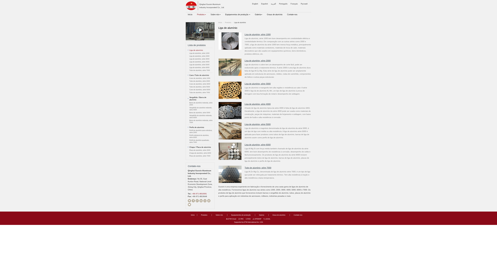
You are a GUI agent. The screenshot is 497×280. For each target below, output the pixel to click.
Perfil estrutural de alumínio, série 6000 (199, 136)
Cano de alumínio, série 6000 (199, 90)
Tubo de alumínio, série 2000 (199, 81)
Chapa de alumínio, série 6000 (200, 153)
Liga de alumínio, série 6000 (258, 145)
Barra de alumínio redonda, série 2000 (201, 104)
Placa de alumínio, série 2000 (199, 150)
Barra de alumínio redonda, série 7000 (201, 121)
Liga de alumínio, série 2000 (258, 61)
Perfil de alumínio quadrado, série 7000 (199, 141)
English (255, 4)
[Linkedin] (201, 200)
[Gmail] (205, 200)
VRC (242, 219)
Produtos (228, 22)
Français (294, 4)
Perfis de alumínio (196, 127)
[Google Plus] (197, 200)
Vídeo (200, 37)
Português (283, 4)
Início (220, 22)
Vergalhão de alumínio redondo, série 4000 (200, 109)
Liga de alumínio (196, 50)
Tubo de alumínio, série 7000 (258, 168)
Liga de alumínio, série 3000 (258, 84)
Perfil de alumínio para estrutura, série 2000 (200, 131)
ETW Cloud (232, 219)
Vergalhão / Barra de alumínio (197, 98)
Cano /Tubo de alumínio (199, 75)
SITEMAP (257, 219)
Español (264, 4)
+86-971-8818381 (199, 194)
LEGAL (267, 219)
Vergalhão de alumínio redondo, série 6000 (200, 116)
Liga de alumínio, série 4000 (258, 104)
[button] (201, 14)
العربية (273, 4)
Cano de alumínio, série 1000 (199, 78)
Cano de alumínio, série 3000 (199, 84)
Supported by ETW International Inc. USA (248, 222)
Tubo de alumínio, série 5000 (199, 87)
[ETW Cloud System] (189, 204)
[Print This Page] (208, 200)
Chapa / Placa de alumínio (200, 147)
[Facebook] (193, 200)
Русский (304, 4)
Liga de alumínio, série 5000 (258, 124)
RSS (249, 219)
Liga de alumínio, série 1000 (258, 34)
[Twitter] (189, 200)
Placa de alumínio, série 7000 (199, 156)
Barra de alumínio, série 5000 (199, 113)
